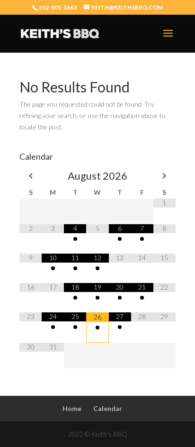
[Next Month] (164, 176)
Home (71, 408)
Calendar (107, 408)
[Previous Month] (30, 176)
